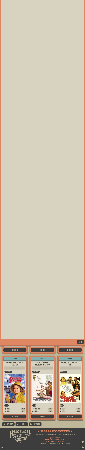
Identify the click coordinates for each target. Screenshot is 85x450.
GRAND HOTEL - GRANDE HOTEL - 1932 (70, 364)
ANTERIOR (35, 424)
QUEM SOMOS (55, 438)
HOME (21, 424)
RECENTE (8, 424)
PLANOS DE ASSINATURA (55, 441)
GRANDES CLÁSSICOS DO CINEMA (21, 432)
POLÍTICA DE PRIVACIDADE (55, 440)
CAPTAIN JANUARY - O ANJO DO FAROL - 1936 (14, 364)
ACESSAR (15, 350)
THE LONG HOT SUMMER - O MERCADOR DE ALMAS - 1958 (42, 364)
